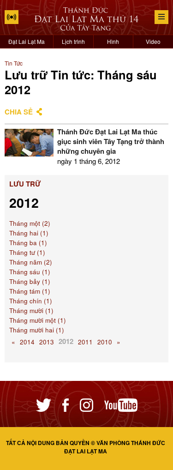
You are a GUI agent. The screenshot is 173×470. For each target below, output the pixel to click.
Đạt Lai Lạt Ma (26, 41)
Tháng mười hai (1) (36, 329)
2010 (104, 341)
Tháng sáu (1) (29, 271)
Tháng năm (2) (30, 262)
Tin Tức (14, 63)
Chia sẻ (19, 112)
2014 (27, 341)
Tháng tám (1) (29, 291)
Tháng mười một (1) (37, 320)
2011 (85, 341)
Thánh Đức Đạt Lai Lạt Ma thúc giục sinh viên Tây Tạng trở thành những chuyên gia (110, 141)
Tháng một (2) (29, 223)
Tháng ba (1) (28, 242)
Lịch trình (73, 41)
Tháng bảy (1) (29, 281)
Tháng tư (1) (27, 252)
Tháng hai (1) (28, 233)
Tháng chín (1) (30, 300)
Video (153, 41)
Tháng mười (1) (31, 310)
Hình (113, 41)
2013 (46, 341)
